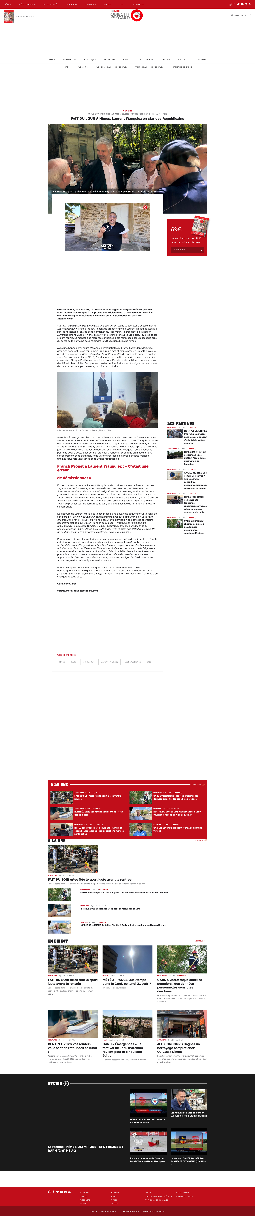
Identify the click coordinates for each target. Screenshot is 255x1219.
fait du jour (88, 662)
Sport (127, 60)
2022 (149, 662)
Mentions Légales (108, 1211)
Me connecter (240, 16)
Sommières (138, 4)
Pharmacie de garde (181, 67)
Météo (66, 67)
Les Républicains (133, 662)
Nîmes (8, 4)
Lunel (122, 4)
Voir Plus (196, 784)
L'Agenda (201, 60)
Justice (165, 60)
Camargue (91, 4)
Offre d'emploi (182, 1193)
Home (52, 60)
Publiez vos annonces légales (112, 67)
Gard (73, 662)
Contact (93, 1211)
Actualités (69, 60)
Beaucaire (72, 4)
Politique (90, 60)
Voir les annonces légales (149, 67)
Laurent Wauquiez (109, 662)
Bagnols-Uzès (51, 4)
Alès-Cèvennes (27, 4)
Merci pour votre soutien (154, 1211)
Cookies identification (129, 1211)
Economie (109, 60)
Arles (107, 4)
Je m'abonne (179, 250)
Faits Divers (146, 60)
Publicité (83, 67)
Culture (183, 60)
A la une (127, 111)
